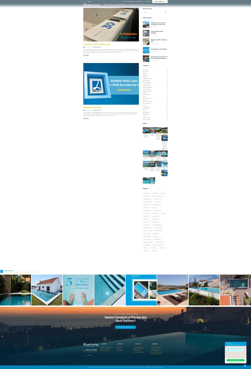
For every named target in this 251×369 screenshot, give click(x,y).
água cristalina (154, 250)
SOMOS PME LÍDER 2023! (92, 107)
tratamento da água (153, 247)
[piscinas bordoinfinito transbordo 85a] (158, 154)
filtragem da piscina (157, 210)
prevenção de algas (147, 239)
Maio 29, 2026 (87, 47)
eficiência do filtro (147, 204)
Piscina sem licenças (158, 227)
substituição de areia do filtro (157, 244)
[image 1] (164, 130)
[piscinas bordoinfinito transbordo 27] (146, 130)
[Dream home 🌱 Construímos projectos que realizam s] (235, 290)
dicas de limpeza (158, 201)
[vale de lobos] (164, 173)
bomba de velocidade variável (157, 196)
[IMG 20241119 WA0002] (152, 130)
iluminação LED (147, 216)
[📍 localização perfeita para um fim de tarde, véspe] (204, 290)
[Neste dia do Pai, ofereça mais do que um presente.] (78, 290)
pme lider (155, 236)
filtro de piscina (146, 213)
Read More (86, 55)
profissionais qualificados (148, 242)
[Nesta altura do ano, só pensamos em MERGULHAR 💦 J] (172, 290)
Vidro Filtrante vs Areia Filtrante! (159, 49)
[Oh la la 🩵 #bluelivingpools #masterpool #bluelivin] (15, 290)
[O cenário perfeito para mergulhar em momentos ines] (46, 290)
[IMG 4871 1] (152, 180)
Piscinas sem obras (155, 233)
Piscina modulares (147, 224)
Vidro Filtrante (146, 250)
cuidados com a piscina (148, 201)
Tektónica (145, 247)
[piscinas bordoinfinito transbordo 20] (152, 164)
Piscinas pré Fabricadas (159, 230)
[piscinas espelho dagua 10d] (146, 164)
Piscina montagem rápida (157, 224)
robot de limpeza (147, 244)
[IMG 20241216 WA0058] (164, 164)
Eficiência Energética (157, 204)
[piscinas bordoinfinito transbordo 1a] (158, 164)
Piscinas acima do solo (148, 227)
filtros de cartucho (155, 213)
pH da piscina (146, 221)
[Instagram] (86, 1)
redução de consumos (159, 242)
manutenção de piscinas (156, 219)
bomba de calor (146, 196)
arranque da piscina (155, 193)
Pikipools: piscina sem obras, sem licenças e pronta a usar (158, 23)
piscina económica (154, 221)
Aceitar (147, 367)
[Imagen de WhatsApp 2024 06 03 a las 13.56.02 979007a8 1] (158, 130)
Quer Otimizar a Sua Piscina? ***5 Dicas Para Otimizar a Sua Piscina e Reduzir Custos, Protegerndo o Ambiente (159, 57)
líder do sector (146, 219)
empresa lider (154, 207)
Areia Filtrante (146, 193)
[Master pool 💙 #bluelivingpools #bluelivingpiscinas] (109, 290)
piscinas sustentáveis (147, 236)
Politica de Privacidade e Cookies (157, 367)
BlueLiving (163, 193)
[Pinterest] (88, 1)
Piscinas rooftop (147, 233)
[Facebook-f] (83, 1)
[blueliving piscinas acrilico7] (152, 154)
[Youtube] (90, 1)
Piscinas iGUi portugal (148, 230)
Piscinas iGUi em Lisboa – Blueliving (157, 32)
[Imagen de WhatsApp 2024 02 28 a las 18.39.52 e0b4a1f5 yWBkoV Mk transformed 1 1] (164, 138)
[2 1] (146, 180)
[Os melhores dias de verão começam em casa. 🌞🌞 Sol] (141, 290)
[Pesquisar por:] (155, 12)
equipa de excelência (147, 210)
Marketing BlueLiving (97, 47)
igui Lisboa (163, 213)
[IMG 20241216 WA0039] (146, 154)
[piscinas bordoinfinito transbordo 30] (164, 154)
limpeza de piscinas (155, 216)
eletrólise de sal (146, 207)
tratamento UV (162, 247)
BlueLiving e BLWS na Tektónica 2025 (96, 44)
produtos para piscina (157, 239)
